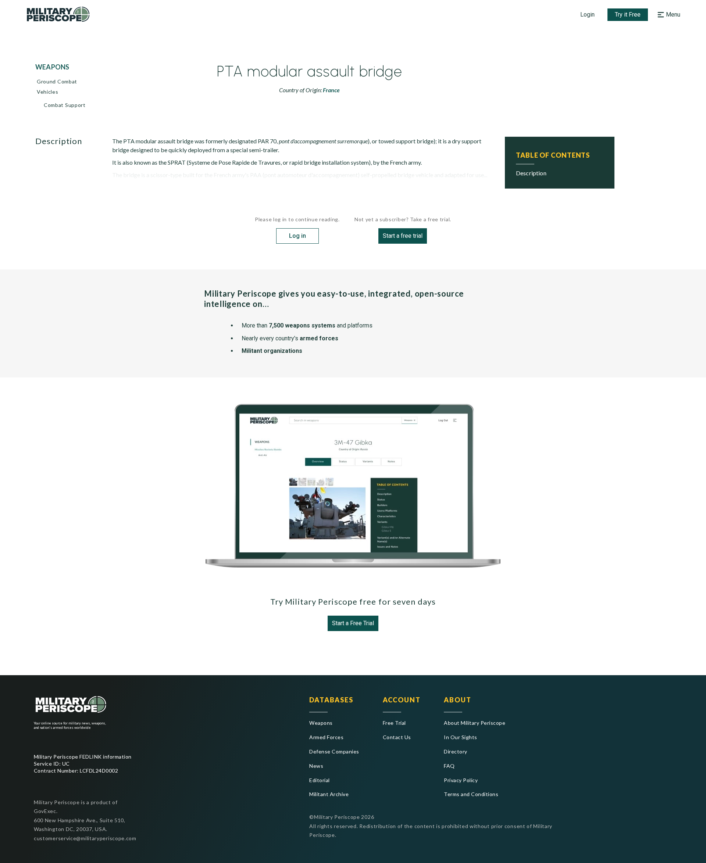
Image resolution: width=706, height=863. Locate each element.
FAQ (449, 766)
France (331, 89)
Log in (297, 235)
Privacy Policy (461, 780)
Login (587, 14)
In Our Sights (460, 737)
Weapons (320, 723)
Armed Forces (326, 737)
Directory (455, 751)
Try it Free (628, 14)
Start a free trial (402, 235)
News (316, 766)
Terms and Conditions (471, 794)
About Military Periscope (474, 723)
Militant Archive (329, 794)
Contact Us (397, 737)
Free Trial (394, 723)
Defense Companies (334, 751)
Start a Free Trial (353, 623)
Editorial (319, 780)
